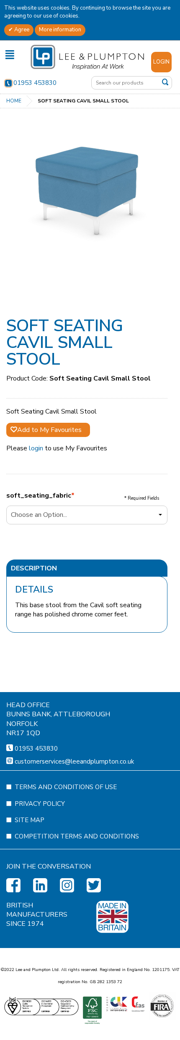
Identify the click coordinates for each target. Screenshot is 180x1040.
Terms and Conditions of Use (66, 787)
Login (161, 62)
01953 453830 (35, 83)
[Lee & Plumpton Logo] (87, 56)
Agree (21, 29)
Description (34, 568)
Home (13, 100)
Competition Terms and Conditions (77, 836)
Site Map (29, 820)
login (36, 448)
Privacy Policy (40, 804)
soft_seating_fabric (38, 495)
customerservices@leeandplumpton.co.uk (74, 761)
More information (60, 29)
